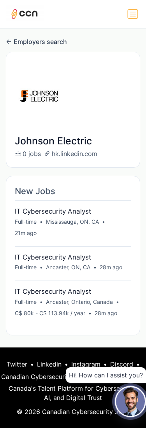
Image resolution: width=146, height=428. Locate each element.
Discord (121, 364)
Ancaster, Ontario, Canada (79, 301)
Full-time (26, 221)
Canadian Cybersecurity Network (50, 377)
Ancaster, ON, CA (68, 267)
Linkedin (49, 364)
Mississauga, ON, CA (72, 221)
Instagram (85, 364)
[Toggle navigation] (132, 14)
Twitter (17, 364)
